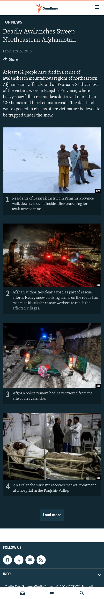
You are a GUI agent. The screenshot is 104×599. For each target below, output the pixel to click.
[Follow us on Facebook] (7, 560)
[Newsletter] (22, 593)
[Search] (81, 593)
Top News (12, 22)
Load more (52, 515)
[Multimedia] (52, 593)
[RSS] (41, 560)
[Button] (10, 60)
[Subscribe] (30, 560)
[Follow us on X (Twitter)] (18, 560)
